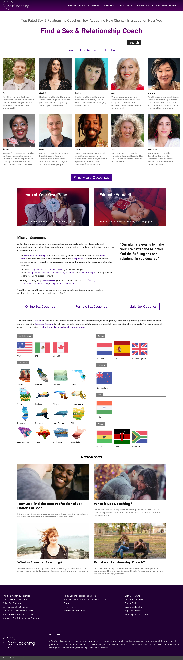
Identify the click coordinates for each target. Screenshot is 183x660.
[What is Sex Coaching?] (130, 482)
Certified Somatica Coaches (15, 607)
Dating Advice (131, 603)
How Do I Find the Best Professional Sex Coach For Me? (49, 506)
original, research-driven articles (47, 269)
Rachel (78, 93)
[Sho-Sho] (164, 74)
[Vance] (55, 130)
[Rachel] (91, 74)
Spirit (77, 149)
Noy (4, 93)
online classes (48, 280)
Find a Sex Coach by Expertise (16, 595)
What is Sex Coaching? (113, 504)
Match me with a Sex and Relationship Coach (85, 599)
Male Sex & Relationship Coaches (17, 614)
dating (30, 272)
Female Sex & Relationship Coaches (19, 610)
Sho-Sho (151, 93)
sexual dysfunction (65, 272)
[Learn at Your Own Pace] (53, 207)
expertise (78, 258)
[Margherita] (164, 130)
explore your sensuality (63, 283)
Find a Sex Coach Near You (14, 599)
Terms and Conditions (74, 610)
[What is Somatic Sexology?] (53, 541)
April (113, 93)
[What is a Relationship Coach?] (130, 541)
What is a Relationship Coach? (119, 562)
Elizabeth (43, 93)
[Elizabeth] (55, 74)
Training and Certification (137, 614)
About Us (68, 603)
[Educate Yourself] (130, 207)
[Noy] (19, 74)
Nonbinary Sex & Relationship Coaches (20, 618)
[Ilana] (127, 130)
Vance (41, 149)
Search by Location (104, 50)
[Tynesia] (19, 130)
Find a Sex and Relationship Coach (80, 595)
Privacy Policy (70, 607)
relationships (40, 272)
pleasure (51, 272)
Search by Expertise (79, 50)
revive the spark (40, 283)
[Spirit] (91, 130)
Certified (37, 320)
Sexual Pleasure (132, 595)
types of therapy (87, 272)
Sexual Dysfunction (134, 607)
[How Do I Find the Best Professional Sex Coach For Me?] (53, 482)
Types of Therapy (133, 610)
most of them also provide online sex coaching (62, 327)
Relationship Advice (134, 599)
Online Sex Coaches (11, 603)
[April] (127, 74)
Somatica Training (44, 324)
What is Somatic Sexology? (39, 562)
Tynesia (6, 149)
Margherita (152, 149)
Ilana (113, 149)
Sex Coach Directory (34, 255)
